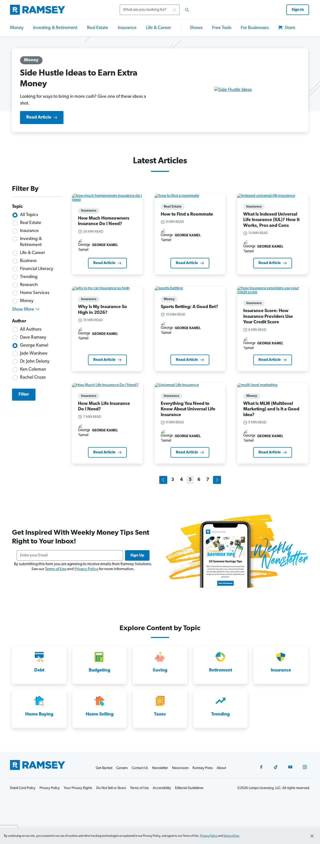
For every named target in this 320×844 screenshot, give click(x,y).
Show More (23, 309)
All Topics (29, 215)
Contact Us (140, 768)
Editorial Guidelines (189, 788)
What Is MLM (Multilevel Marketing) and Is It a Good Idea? (271, 409)
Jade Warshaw (34, 353)
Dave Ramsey (33, 337)
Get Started (104, 768)
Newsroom (180, 768)
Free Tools (221, 28)
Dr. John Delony (35, 361)
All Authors (30, 329)
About (221, 768)
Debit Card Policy (23, 788)
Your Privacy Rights (78, 788)
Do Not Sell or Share (111, 788)
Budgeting (99, 670)
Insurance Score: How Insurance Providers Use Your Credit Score (268, 317)
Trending (29, 277)
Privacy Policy (86, 569)
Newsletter (160, 768)
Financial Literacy (36, 269)
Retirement (220, 670)
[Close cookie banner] (312, 836)
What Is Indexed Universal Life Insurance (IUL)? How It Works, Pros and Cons (271, 220)
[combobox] (156, 10)
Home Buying (39, 714)
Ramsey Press (202, 768)
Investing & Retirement (55, 28)
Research (29, 285)
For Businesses (255, 28)
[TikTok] (275, 767)
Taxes (160, 714)
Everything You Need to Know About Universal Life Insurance (188, 409)
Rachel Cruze (33, 377)
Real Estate (97, 28)
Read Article (38, 117)
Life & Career (158, 28)
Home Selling (100, 714)
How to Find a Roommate (187, 214)
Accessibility (162, 788)
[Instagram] (305, 767)
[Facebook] (261, 767)
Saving (160, 670)
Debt (39, 670)
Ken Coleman (33, 369)
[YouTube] (290, 767)
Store (289, 28)
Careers (122, 768)
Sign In (298, 10)
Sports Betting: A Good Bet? (189, 307)
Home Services (34, 293)
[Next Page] (217, 480)
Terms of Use (55, 569)
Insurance (127, 28)
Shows (196, 28)
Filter (23, 394)
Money (17, 28)
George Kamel (34, 345)
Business (28, 261)
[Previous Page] (163, 480)
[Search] (187, 10)
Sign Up (137, 555)
